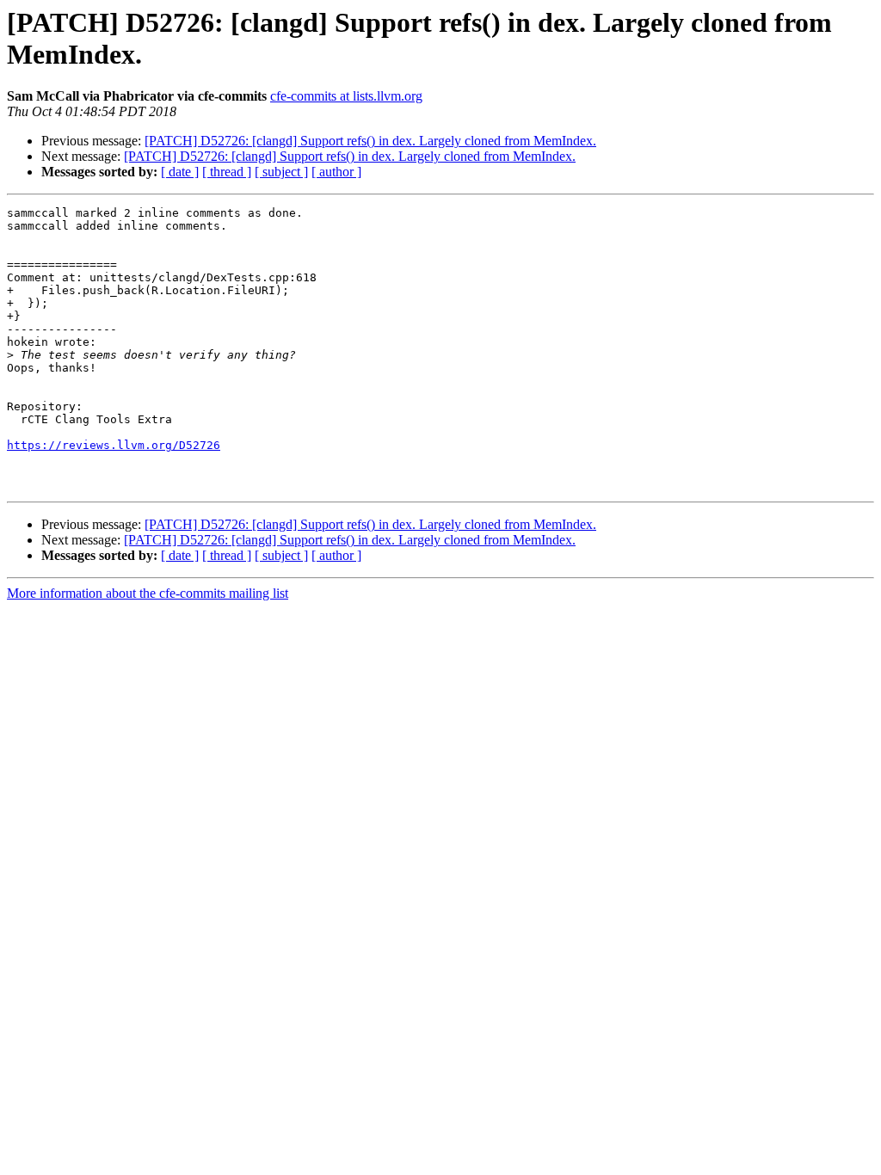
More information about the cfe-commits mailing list (147, 593)
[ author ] (336, 171)
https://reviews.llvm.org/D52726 (113, 445)
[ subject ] (281, 171)
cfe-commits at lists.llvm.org (346, 96)
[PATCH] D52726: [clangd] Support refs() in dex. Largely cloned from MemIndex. (370, 140)
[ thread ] (226, 171)
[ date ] (180, 171)
